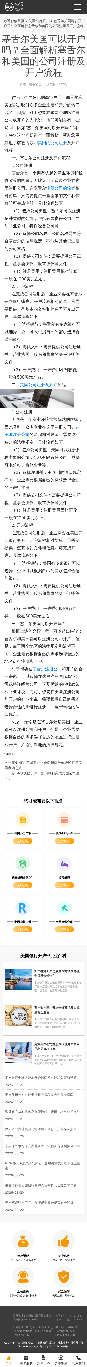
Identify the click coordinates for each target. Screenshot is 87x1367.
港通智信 (19, 7)
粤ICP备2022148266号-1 (54, 1346)
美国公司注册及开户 (39, 384)
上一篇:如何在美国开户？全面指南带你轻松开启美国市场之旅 (43, 765)
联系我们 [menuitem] (78, 1363)
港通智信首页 (13, 21)
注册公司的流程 (60, 188)
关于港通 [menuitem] (61, 1363)
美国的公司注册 (52, 142)
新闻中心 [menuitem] (43, 1363)
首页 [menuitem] (9, 1363)
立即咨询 (23, 841)
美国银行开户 (39, 21)
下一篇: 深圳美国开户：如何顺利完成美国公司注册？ (41, 776)
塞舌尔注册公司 (47, 669)
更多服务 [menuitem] (26, 1363)
